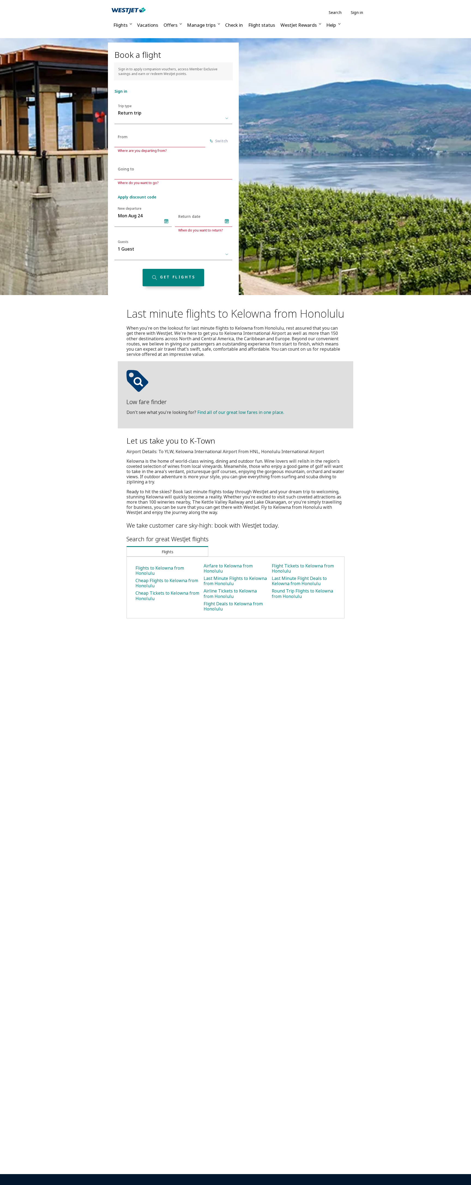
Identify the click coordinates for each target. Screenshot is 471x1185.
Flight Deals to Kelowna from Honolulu (233, 606)
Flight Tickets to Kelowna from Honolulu (303, 568)
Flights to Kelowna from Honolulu (159, 570)
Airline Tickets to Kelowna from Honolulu (230, 593)
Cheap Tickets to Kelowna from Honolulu (167, 595)
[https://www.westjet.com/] (128, 10)
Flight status (261, 25)
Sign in (357, 12)
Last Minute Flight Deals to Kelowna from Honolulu (299, 581)
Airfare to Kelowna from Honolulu (228, 568)
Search (335, 12)
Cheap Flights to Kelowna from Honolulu (166, 583)
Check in (234, 25)
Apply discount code (137, 197)
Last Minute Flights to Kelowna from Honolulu (235, 581)
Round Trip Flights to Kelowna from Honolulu (302, 593)
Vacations (147, 25)
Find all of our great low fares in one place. (240, 412)
